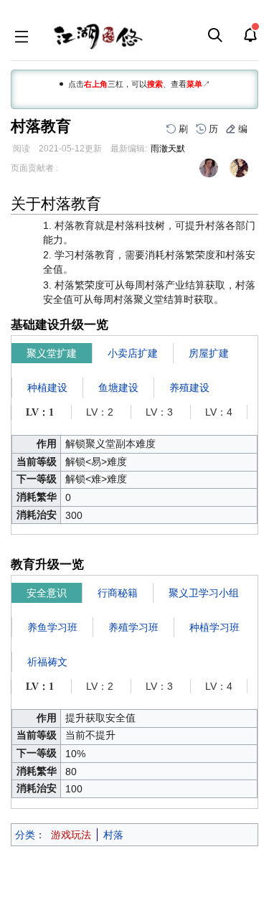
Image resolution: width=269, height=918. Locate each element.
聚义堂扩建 (52, 353)
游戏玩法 (71, 834)
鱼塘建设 (118, 387)
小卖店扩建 (133, 353)
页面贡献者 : (34, 168)
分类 (25, 834)
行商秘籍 (118, 593)
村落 (113, 834)
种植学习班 (214, 627)
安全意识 (47, 593)
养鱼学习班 (52, 627)
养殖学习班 (133, 627)
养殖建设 (189, 387)
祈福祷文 (47, 662)
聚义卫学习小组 (204, 593)
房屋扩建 (209, 353)
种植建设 (47, 387)
